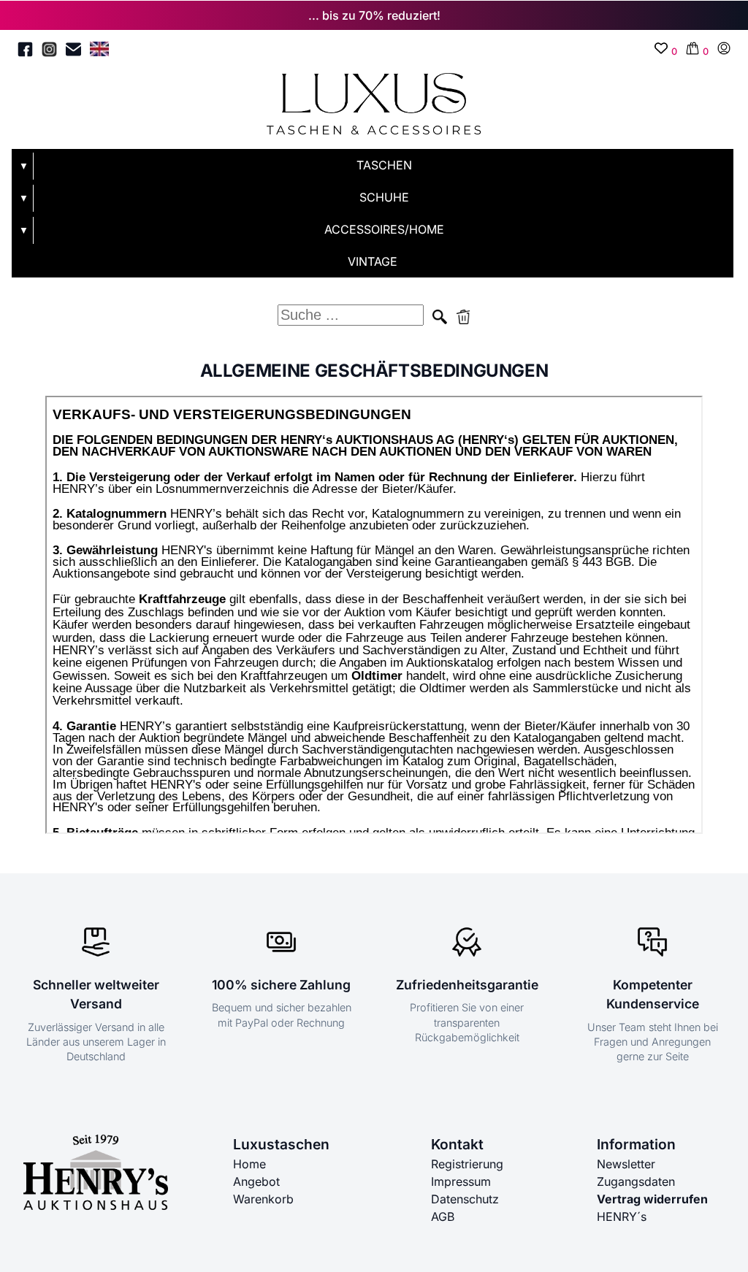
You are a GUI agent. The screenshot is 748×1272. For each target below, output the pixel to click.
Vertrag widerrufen (652, 1199)
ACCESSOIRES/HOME (384, 229)
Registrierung (467, 1164)
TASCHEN (384, 165)
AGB (442, 1216)
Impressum (461, 1181)
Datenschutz (465, 1199)
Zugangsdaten (636, 1181)
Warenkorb (263, 1199)
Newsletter (626, 1164)
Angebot (256, 1181)
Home (249, 1164)
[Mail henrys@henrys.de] (73, 51)
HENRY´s (621, 1216)
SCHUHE (384, 197)
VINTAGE (372, 261)
